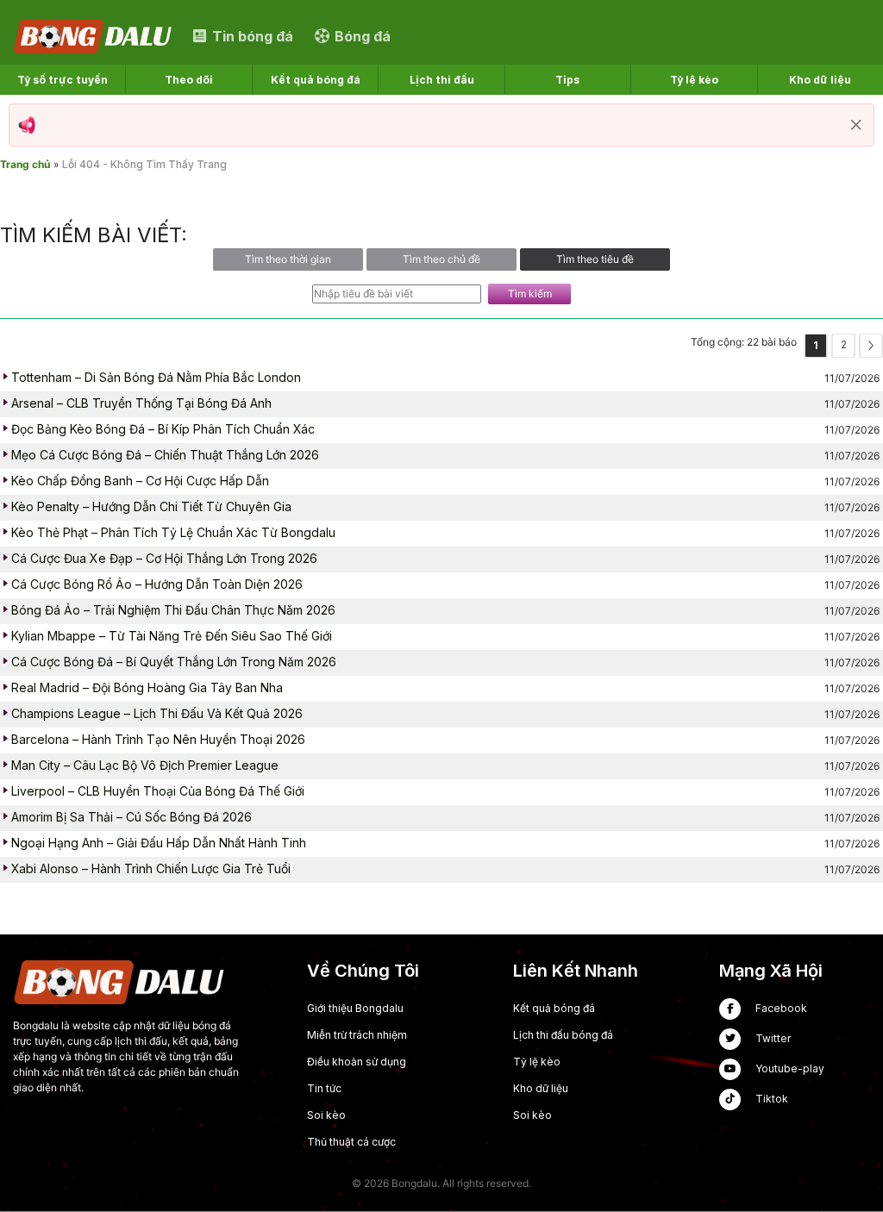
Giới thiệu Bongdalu (355, 1008)
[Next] (871, 346)
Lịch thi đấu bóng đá (563, 1034)
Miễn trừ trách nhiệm (357, 1034)
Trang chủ (25, 164)
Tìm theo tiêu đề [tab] (595, 259)
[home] (94, 35)
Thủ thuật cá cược (351, 1141)
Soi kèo (326, 1115)
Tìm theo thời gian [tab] (288, 259)
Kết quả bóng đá (554, 1008)
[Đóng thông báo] (856, 125)
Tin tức (324, 1088)
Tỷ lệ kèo (536, 1061)
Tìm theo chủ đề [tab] (441, 259)
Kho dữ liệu (540, 1088)
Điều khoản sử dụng (356, 1061)
